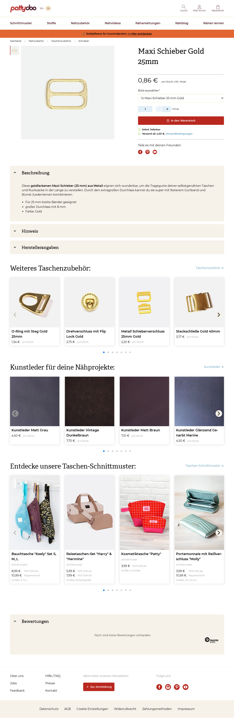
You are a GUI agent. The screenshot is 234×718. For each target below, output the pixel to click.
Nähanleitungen (147, 23)
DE (48, 8)
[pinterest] (177, 687)
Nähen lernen (213, 23)
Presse (50, 683)
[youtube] (185, 687)
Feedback (17, 690)
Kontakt (51, 690)
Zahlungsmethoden (157, 709)
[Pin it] (147, 152)
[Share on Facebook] (140, 152)
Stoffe (51, 23)
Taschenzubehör (61, 40)
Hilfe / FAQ (52, 676)
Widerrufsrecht (125, 709)
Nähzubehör (80, 23)
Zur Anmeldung (101, 686)
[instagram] (168, 687)
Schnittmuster (21, 23)
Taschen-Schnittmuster (202, 465)
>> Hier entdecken (140, 33)
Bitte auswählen (148, 90)
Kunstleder (212, 367)
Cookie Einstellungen (92, 709)
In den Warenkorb (183, 120)
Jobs (13, 683)
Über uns (17, 676)
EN (41, 8)
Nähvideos (113, 23)
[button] (183, 8)
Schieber (83, 40)
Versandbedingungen (179, 133)
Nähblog (181, 23)
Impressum (186, 709)
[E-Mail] (155, 152)
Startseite (15, 40)
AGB (67, 709)
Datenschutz (48, 709)
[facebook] (159, 687)
